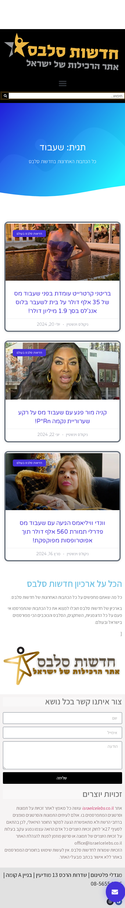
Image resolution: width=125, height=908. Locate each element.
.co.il (98, 808)
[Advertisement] (62, 14)
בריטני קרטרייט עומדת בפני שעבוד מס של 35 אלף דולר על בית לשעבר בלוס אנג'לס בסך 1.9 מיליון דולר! (62, 302)
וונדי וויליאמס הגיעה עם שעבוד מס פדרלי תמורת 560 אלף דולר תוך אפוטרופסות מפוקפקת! (62, 532)
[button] (62, 83)
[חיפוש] (5, 96)
